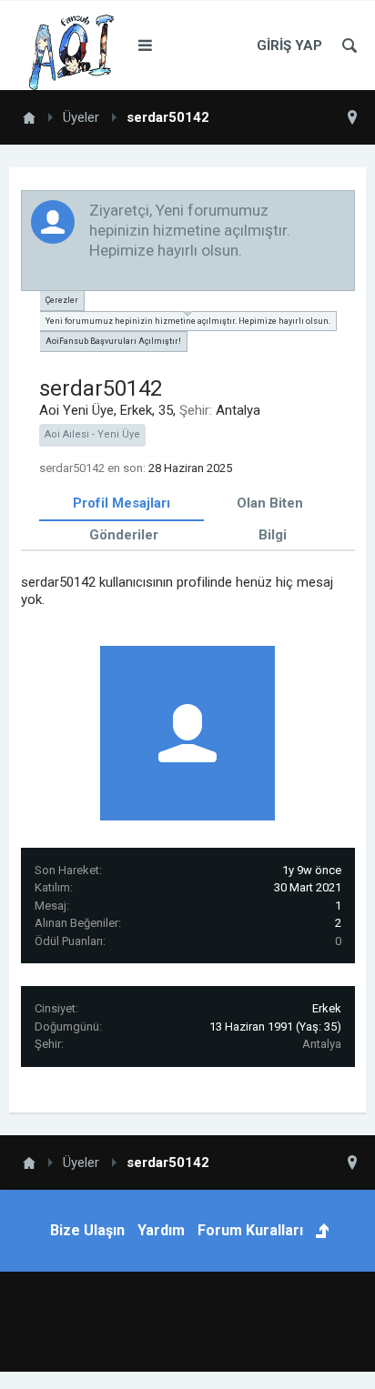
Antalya (321, 1044)
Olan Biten (270, 503)
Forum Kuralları (250, 1230)
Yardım (161, 1230)
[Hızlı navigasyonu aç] (352, 117)
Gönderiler (123, 535)
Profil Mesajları (121, 503)
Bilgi (272, 535)
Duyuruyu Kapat (342, 209)
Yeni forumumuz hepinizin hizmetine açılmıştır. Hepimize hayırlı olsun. (188, 321)
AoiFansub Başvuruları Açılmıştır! (113, 341)
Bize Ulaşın (87, 1230)
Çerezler (62, 300)
